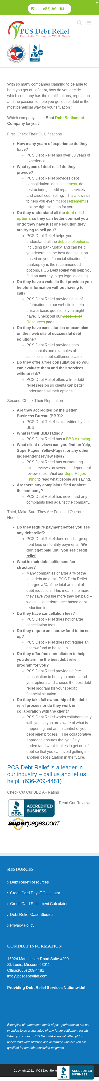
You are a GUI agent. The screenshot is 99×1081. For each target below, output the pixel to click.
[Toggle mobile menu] (89, 22)
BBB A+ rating (78, 439)
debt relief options (73, 241)
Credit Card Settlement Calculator (39, 904)
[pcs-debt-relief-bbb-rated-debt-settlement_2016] (25, 46)
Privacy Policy (22, 925)
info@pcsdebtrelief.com (27, 976)
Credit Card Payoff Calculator (35, 893)
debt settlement (64, 184)
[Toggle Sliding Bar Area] (94, 4)
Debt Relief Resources (29, 882)
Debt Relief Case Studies (31, 914)
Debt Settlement (69, 118)
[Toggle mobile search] (79, 22)
